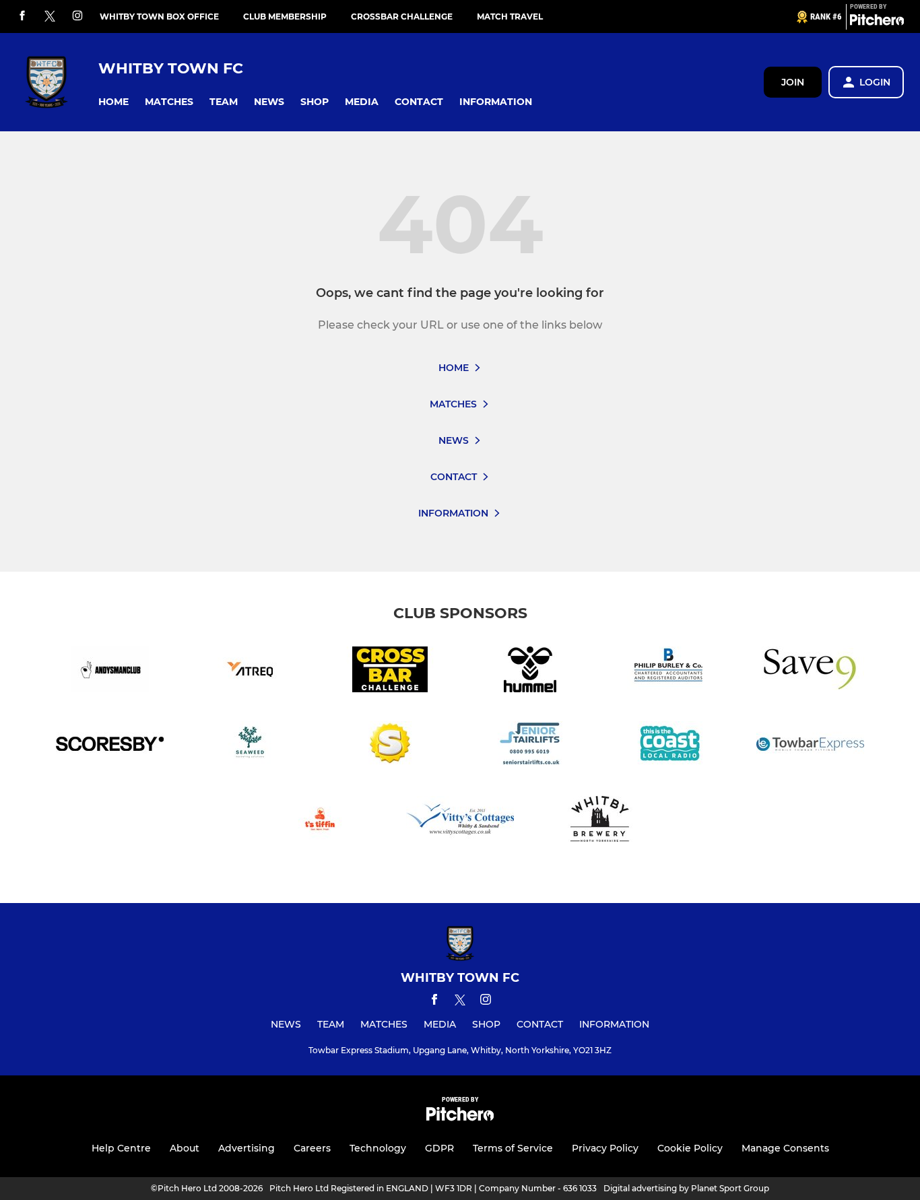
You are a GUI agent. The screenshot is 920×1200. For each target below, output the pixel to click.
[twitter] (49, 17)
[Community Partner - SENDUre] (390, 746)
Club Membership (285, 16)
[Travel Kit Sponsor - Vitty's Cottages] (460, 821)
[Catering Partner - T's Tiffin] (320, 821)
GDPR (439, 1148)
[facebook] (22, 16)
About (184, 1148)
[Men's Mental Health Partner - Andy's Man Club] (110, 671)
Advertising (246, 1148)
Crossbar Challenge (402, 16)
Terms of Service (513, 1148)
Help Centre (121, 1148)
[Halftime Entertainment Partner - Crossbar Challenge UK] (390, 671)
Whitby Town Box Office (159, 16)
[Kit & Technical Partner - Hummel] (530, 671)
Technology (378, 1148)
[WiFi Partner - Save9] (810, 671)
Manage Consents (785, 1148)
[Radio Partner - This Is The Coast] (670, 746)
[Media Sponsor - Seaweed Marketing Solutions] (250, 746)
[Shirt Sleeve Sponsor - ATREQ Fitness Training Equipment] (250, 671)
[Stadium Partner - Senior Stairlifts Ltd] (530, 746)
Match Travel (510, 16)
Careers (312, 1148)
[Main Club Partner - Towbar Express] (810, 746)
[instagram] (77, 16)
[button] (113, 102)
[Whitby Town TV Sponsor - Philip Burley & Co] (670, 671)
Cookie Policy (690, 1148)
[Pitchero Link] (877, 22)
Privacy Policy (605, 1148)
